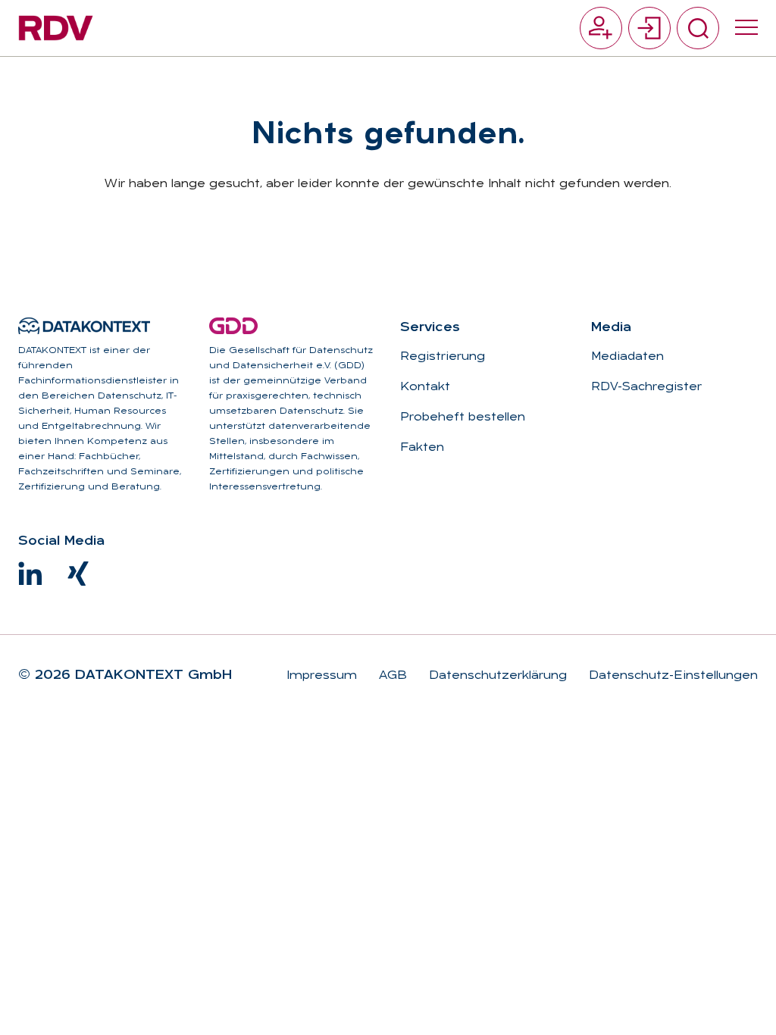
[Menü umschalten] (746, 28)
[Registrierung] (601, 28)
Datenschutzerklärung (496, 676)
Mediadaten (627, 357)
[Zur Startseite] (55, 28)
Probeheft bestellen (462, 417)
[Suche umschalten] (698, 28)
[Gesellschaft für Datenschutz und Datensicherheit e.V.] (233, 325)
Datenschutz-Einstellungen (671, 676)
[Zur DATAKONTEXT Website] (84, 325)
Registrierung (442, 357)
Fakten (422, 448)
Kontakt (425, 387)
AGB (391, 676)
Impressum (321, 676)
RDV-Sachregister (646, 387)
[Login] (649, 28)
